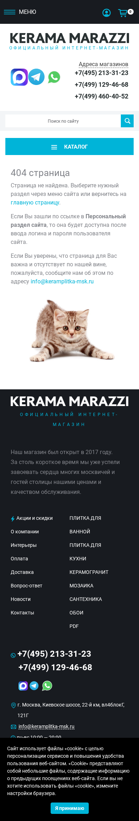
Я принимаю (69, 808)
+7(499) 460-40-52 (101, 96)
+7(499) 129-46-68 (101, 84)
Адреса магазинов (103, 64)
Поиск (127, 120)
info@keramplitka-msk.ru (62, 281)
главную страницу (35, 202)
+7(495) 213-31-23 (101, 72)
